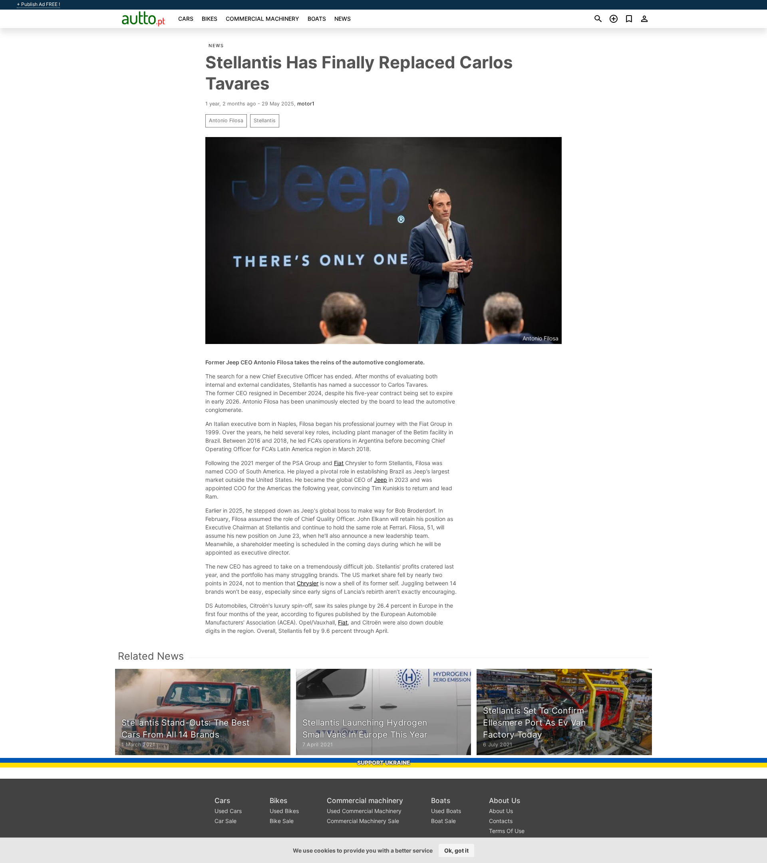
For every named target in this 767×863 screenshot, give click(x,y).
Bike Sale (282, 820)
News (342, 18)
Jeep (380, 479)
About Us (504, 800)
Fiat (339, 462)
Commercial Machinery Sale (363, 820)
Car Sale (225, 820)
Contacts (501, 820)
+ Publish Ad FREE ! (38, 4)
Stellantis (265, 120)
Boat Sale (443, 820)
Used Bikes (284, 810)
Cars (185, 18)
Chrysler (307, 583)
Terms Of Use (507, 830)
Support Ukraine (383, 762)
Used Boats (446, 810)
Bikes (209, 18)
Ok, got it (456, 850)
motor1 (305, 104)
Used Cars (228, 810)
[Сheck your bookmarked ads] (629, 18)
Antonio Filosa (226, 120)
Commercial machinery (262, 18)
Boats (317, 18)
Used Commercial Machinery (364, 810)
